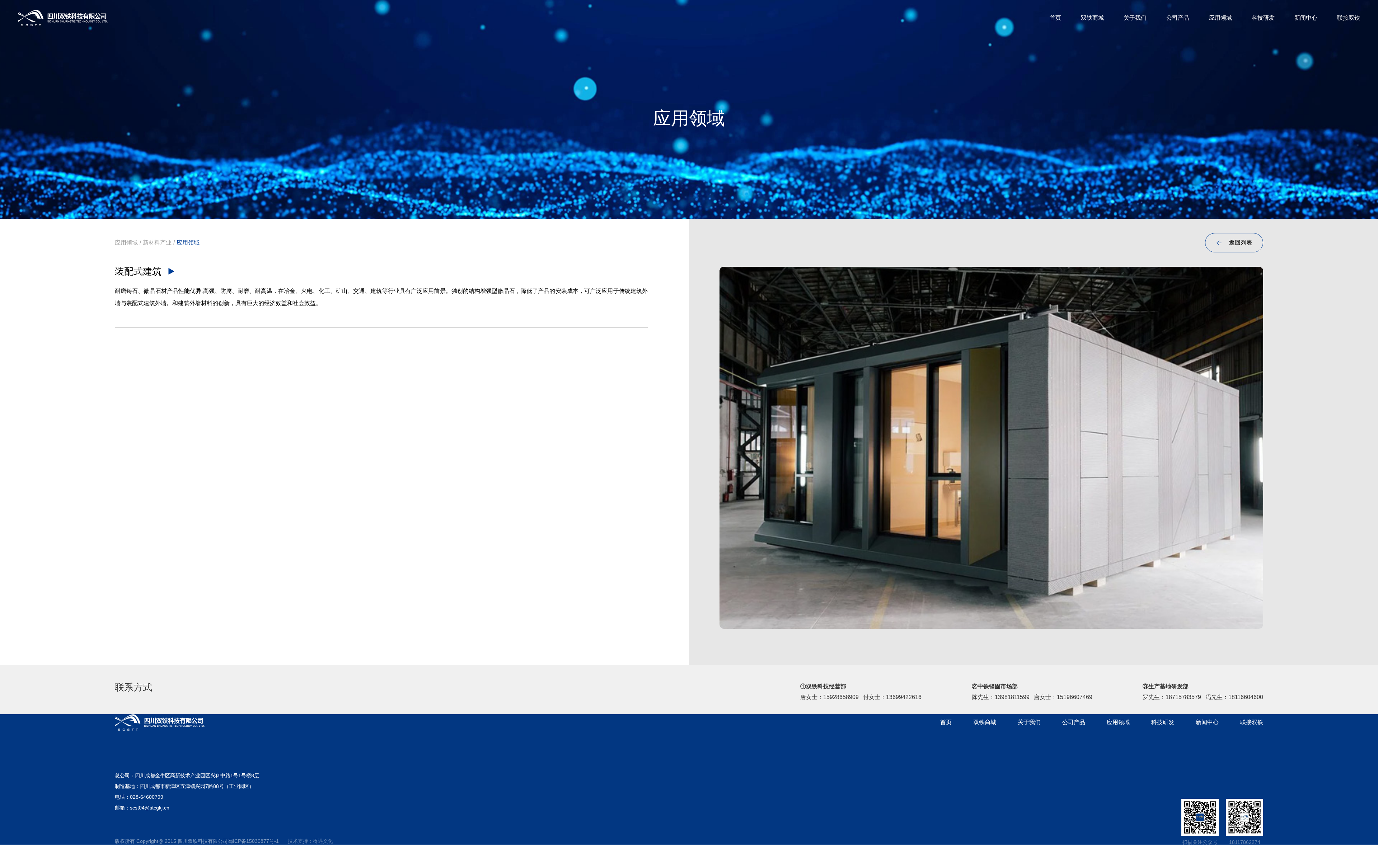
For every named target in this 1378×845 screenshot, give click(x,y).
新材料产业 (157, 243)
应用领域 (126, 243)
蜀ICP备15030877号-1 (253, 841)
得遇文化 (323, 841)
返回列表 (1234, 242)
